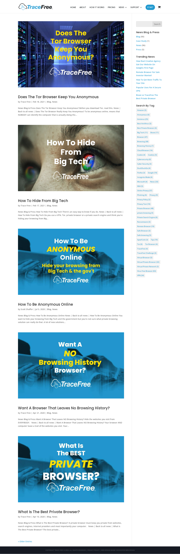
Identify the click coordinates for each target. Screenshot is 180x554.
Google (152, 173)
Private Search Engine (147, 217)
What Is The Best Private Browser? (49, 511)
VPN (140, 275)
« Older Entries (25, 541)
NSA (140, 186)
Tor (139, 244)
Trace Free (26, 101)
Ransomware (143, 222)
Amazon (141, 110)
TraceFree (142, 249)
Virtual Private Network (148, 266)
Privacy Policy (143, 199)
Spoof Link (142, 240)
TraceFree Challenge (146, 253)
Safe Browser (143, 231)
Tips (154, 240)
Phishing (142, 195)
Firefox (141, 173)
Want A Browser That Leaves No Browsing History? (64, 408)
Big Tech (142, 132)
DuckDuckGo (143, 168)
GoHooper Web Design (125, 550)
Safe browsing (144, 235)
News (121, 7)
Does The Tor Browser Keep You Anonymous (58, 96)
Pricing (111, 7)
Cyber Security (144, 164)
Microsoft (142, 181)
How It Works (97, 7)
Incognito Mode (144, 177)
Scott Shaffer (27, 309)
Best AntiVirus (144, 123)
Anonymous (143, 114)
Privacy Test (143, 204)
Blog (49, 101)
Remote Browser (145, 226)
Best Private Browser (147, 128)
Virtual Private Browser (148, 262)
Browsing (142, 141)
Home (73, 7)
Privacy (154, 195)
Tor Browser (151, 244)
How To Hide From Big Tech (43, 200)
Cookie (141, 155)
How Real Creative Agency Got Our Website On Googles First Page (148, 64)
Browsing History (145, 146)
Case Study (141, 41)
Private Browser (145, 208)
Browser (142, 137)
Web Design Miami (108, 550)
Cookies (152, 155)
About (82, 7)
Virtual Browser (144, 257)
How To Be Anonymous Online (45, 304)
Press (138, 49)
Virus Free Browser (146, 271)
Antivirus (142, 119)
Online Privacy (144, 190)
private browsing (145, 213)
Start (150, 7)
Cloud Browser (145, 150)
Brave (154, 132)
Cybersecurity (144, 159)
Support (134, 7)
